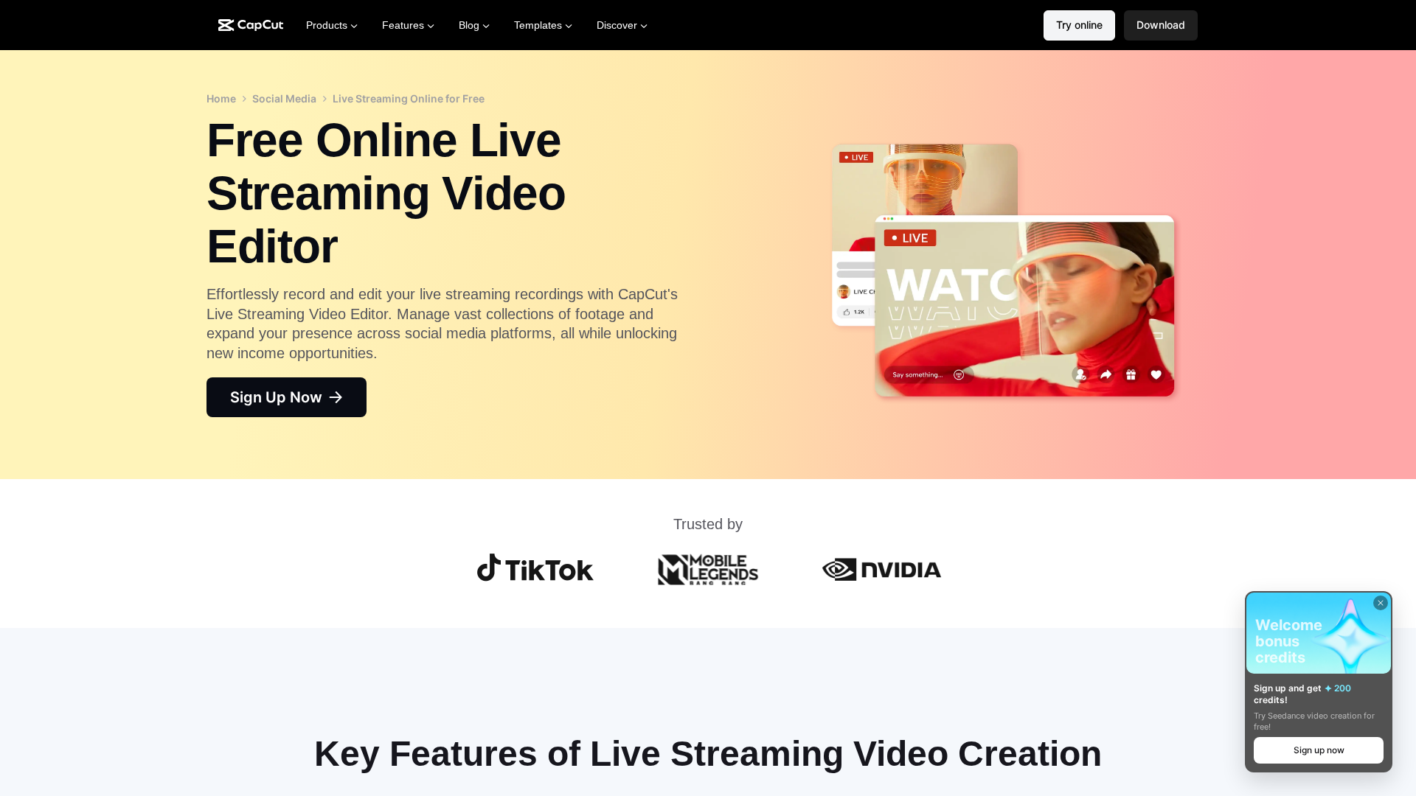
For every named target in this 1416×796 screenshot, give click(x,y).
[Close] (1380, 603)
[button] (1161, 25)
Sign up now (1319, 749)
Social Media (284, 98)
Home (221, 98)
